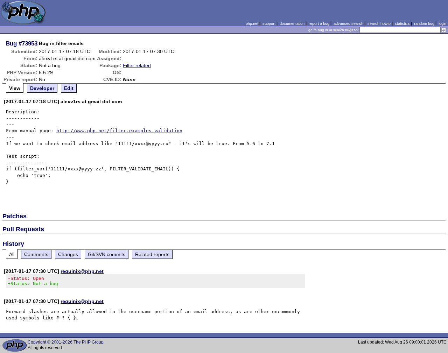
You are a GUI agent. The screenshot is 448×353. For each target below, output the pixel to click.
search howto (379, 23)
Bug (11, 43)
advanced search (348, 23)
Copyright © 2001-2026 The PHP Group (66, 342)
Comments (36, 254)
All (11, 254)
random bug (424, 23)
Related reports (152, 254)
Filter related (137, 65)
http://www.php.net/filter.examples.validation (119, 130)
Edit (69, 88)
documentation (292, 23)
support (268, 23)
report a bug (319, 23)
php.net (252, 23)
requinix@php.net (82, 271)
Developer (42, 88)
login (442, 23)
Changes (68, 254)
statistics (402, 23)
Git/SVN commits (106, 254)
